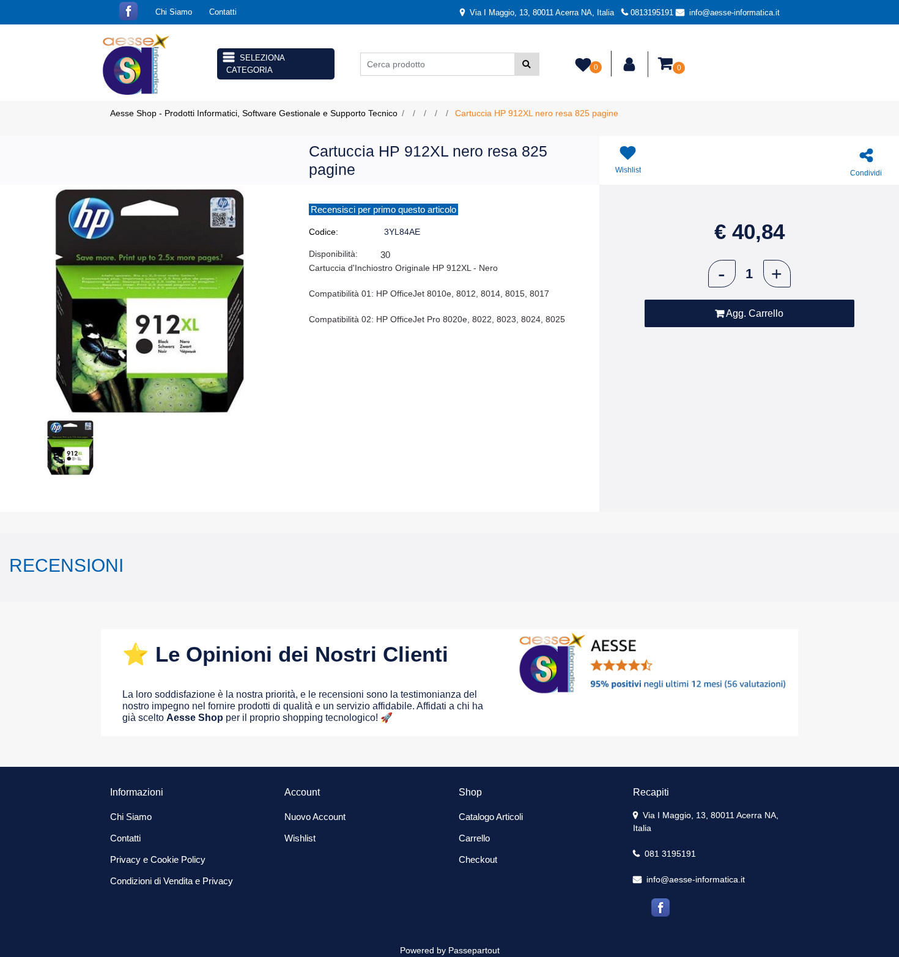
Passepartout (474, 950)
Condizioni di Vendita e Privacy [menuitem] (171, 881)
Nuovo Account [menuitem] (315, 816)
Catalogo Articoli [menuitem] (491, 816)
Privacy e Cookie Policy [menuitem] (157, 859)
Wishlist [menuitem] (300, 838)
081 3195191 (669, 854)
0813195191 (652, 12)
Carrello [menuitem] (474, 838)
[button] (526, 64)
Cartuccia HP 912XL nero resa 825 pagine (536, 113)
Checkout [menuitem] (478, 859)
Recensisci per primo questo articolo (383, 209)
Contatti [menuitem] (223, 12)
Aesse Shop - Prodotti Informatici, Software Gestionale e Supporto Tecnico (254, 113)
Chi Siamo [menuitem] (173, 12)
